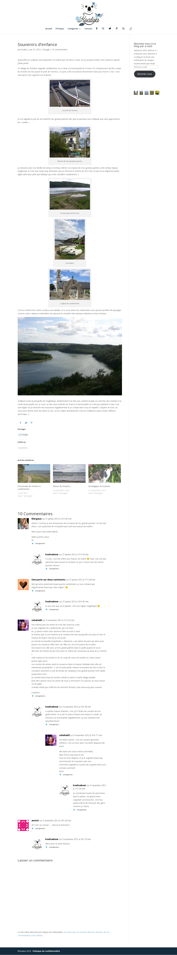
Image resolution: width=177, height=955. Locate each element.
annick (35, 820)
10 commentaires (59, 49)
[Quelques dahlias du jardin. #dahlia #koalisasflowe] (157, 93)
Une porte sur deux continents (48, 579)
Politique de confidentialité (46, 951)
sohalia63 (37, 620)
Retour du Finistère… (62, 486)
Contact (88, 29)
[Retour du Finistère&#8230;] (69, 474)
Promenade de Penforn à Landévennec (29, 487)
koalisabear (51, 554)
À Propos (60, 29)
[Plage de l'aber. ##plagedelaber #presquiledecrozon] (141, 93)
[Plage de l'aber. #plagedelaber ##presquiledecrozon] (147, 93)
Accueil (48, 29)
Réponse (121, 520)
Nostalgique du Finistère (99, 486)
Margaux (36, 518)
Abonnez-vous (144, 73)
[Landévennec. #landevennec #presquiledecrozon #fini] (136, 93)
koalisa (24, 49)
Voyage (46, 49)
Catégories (73, 29)
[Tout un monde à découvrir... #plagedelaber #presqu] (152, 93)
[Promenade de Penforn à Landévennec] (34, 474)
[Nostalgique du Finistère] (104, 474)
